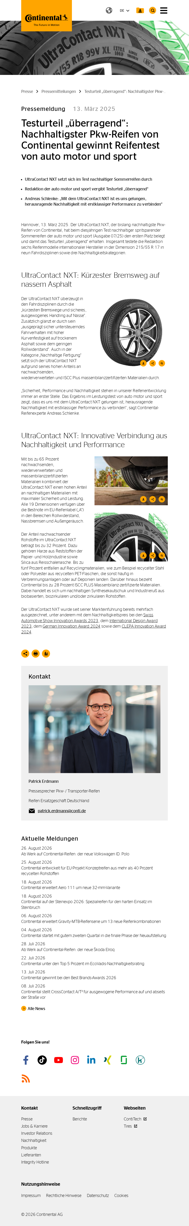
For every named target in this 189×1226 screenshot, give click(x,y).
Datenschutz (98, 1195)
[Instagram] (75, 1060)
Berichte (80, 1119)
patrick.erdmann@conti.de (62, 811)
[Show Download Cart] (140, 10)
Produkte (29, 1148)
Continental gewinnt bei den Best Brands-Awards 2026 (68, 977)
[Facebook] (26, 1060)
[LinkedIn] (92, 1060)
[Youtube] (59, 1060)
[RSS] (26, 1078)
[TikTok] (43, 1060)
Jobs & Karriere (34, 1126)
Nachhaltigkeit (33, 1140)
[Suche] (153, 10)
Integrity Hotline (35, 1162)
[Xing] (108, 1060)
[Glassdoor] (124, 1060)
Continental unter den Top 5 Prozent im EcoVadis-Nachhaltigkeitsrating (82, 963)
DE (122, 10)
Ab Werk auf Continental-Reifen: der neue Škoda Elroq (68, 949)
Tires (128, 1126)
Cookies (121, 1195)
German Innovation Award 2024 (71, 626)
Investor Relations (36, 1133)
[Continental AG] (46, 15)
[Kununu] (141, 1060)
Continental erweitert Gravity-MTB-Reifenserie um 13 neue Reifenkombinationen (91, 921)
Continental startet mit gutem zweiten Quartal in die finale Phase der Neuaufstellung (93, 935)
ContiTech (133, 1119)
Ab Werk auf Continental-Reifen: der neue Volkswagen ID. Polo (75, 854)
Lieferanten (31, 1155)
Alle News (36, 1008)
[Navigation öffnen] (164, 10)
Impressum (31, 1195)
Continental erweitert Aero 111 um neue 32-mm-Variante (70, 887)
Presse (26, 1119)
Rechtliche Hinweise (63, 1195)
